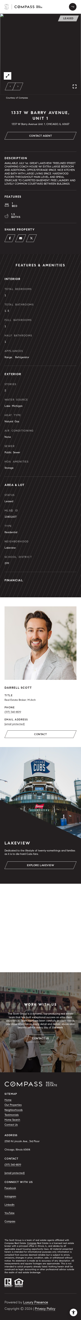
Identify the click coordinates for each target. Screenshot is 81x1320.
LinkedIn (10, 1204)
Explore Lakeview (40, 865)
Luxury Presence (35, 1302)
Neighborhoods (14, 1110)
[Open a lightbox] (7, 76)
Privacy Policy (45, 1309)
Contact (40, 734)
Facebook (10, 1188)
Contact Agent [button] (40, 135)
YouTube (10, 1213)
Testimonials (12, 1114)
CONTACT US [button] (40, 1038)
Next (17, 86)
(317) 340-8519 (13, 712)
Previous (10, 86)
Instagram (10, 1196)
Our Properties (13, 1104)
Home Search (12, 1119)
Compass (10, 1221)
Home (8, 1100)
